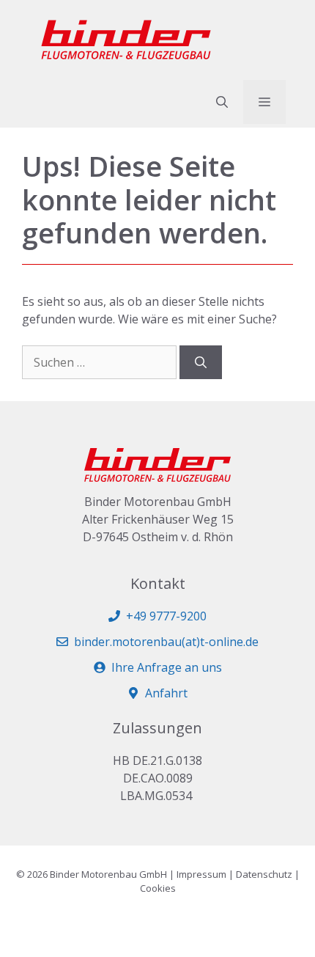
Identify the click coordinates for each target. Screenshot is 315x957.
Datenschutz (264, 874)
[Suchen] (200, 362)
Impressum (201, 874)
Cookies (158, 888)
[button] (222, 102)
